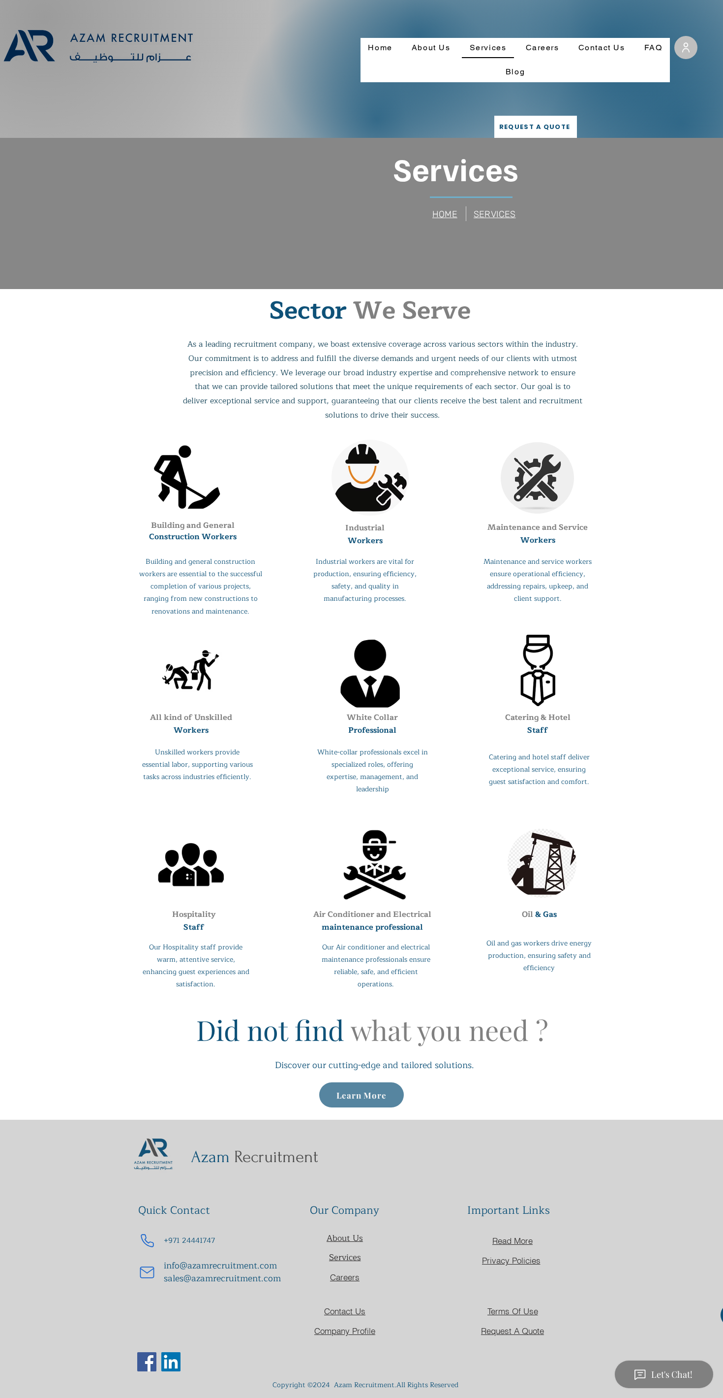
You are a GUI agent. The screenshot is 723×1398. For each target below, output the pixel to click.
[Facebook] (146, 1361)
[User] (685, 47)
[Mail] (147, 1272)
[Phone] (147, 1241)
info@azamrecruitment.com (220, 1265)
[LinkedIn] (171, 1361)
